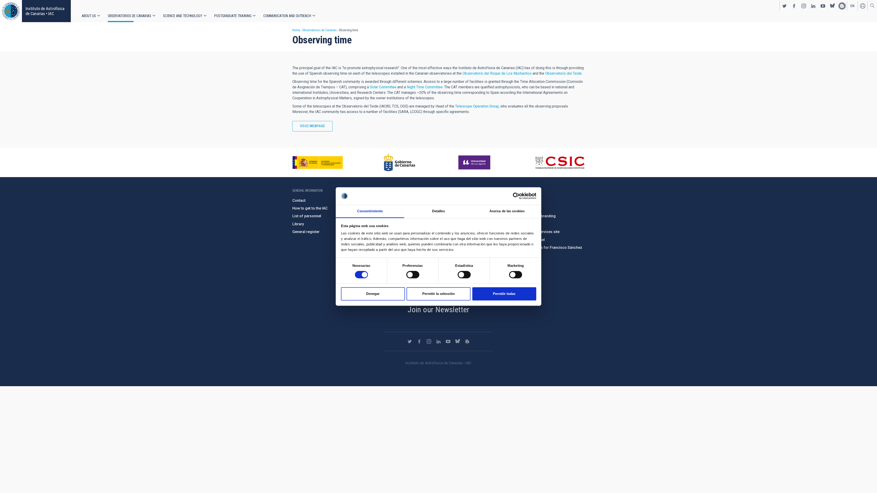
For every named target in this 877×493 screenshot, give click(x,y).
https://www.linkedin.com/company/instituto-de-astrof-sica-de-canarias (813, 6)
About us (89, 16)
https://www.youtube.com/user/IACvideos (823, 6)
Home (296, 30)
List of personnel (306, 216)
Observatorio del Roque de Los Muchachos (497, 73)
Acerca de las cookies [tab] (507, 211)
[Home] (11, 11)
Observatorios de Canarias (129, 16)
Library (298, 224)
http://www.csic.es (560, 162)
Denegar (373, 294)
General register (306, 232)
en (852, 6)
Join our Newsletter (438, 309)
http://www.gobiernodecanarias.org (399, 162)
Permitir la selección (438, 294)
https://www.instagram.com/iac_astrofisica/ (803, 6)
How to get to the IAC (310, 208)
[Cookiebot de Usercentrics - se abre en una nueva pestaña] (516, 196)
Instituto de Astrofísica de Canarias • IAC (45, 11)
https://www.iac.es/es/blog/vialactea (842, 6)
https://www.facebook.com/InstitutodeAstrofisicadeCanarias (794, 6)
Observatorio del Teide (563, 73)
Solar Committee (383, 87)
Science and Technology (182, 16)
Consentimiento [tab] (370, 211)
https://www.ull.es (475, 162)
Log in (862, 6)
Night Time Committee (425, 87)
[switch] (412, 274)
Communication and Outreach (287, 16)
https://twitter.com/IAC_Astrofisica (784, 6)
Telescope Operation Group (477, 106)
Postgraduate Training (232, 16)
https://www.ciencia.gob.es (317, 162)
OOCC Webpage (312, 126)
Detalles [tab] (438, 211)
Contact (299, 200)
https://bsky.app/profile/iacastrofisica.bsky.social (832, 6)
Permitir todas (504, 294)
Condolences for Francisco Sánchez (551, 247)
